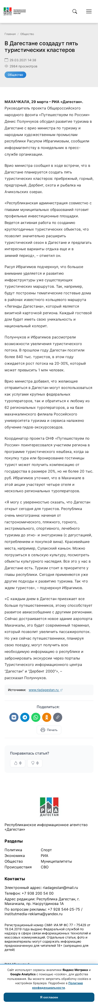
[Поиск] (75, 11)
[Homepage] (15, 11)
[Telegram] (24, 717)
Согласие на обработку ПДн (70, 955)
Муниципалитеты (56, 861)
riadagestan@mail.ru (60, 887)
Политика (13, 850)
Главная (10, 34)
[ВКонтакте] (13, 717)
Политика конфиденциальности (25, 955)
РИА (44, 855)
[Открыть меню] (88, 11)
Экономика (15, 855)
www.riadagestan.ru (44, 690)
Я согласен (49, 997)
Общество (27, 34)
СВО (45, 867)
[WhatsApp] (35, 717)
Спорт (46, 850)
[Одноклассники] (46, 717)
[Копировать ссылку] (57, 717)
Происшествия (18, 867)
